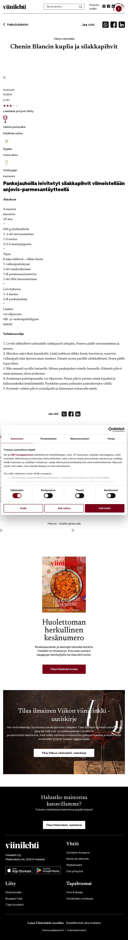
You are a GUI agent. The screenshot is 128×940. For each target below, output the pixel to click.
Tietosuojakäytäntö (53, 930)
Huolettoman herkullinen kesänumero (64, 630)
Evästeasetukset (76, 930)
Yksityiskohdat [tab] (48, 438)
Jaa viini (88, 25)
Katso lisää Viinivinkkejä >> (22, 398)
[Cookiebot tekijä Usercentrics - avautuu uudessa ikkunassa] (110, 429)
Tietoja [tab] (111, 438)
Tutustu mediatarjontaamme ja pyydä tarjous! (64, 809)
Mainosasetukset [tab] (79, 438)
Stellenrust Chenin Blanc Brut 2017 (36, 83)
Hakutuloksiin (17, 24)
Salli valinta (64, 508)
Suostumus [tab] (17, 438)
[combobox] (64, 7)
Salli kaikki (105, 508)
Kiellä (23, 508)
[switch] (48, 495)
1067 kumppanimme (21, 454)
